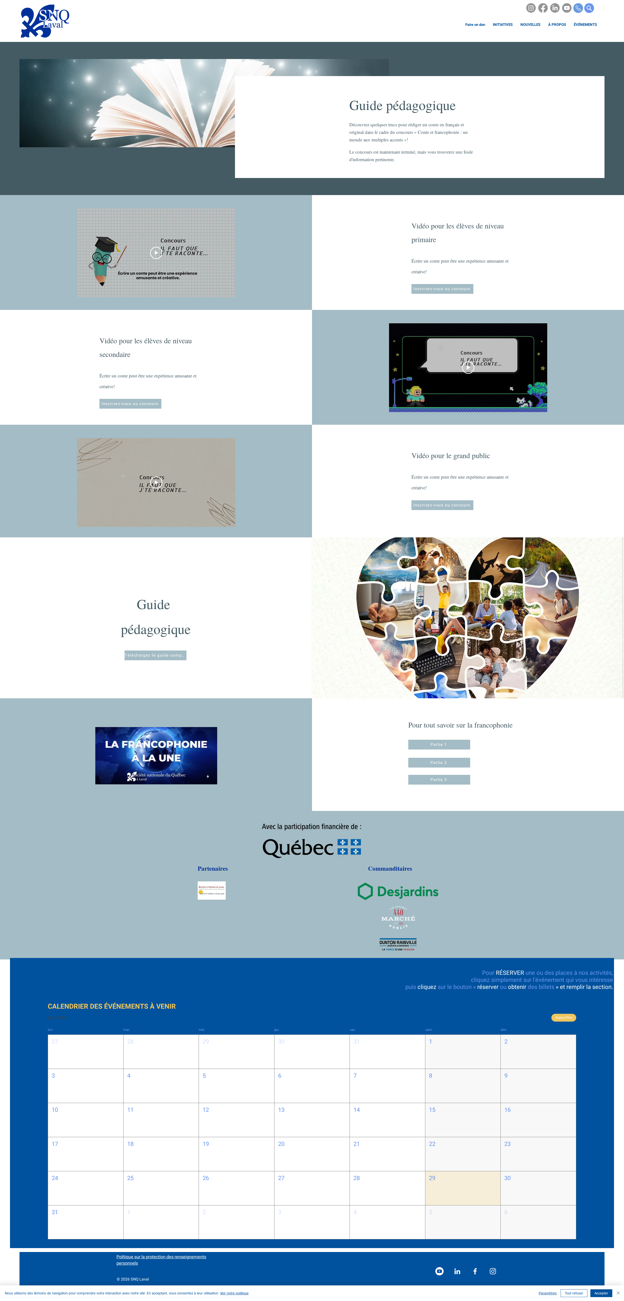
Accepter (601, 1293)
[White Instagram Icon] (493, 1271)
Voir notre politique (234, 1293)
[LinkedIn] (555, 8)
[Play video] (156, 253)
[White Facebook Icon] (475, 1271)
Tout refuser (574, 1293)
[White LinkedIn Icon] (457, 1271)
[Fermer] (618, 1293)
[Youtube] (567, 8)
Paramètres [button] (548, 1293)
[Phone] (578, 8)
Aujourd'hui (563, 1017)
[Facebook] (543, 8)
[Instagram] (531, 8)
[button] (557, 24)
